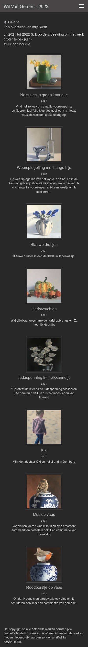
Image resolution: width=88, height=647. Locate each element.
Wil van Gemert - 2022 (26, 6)
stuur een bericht (17, 43)
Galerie (13, 22)
